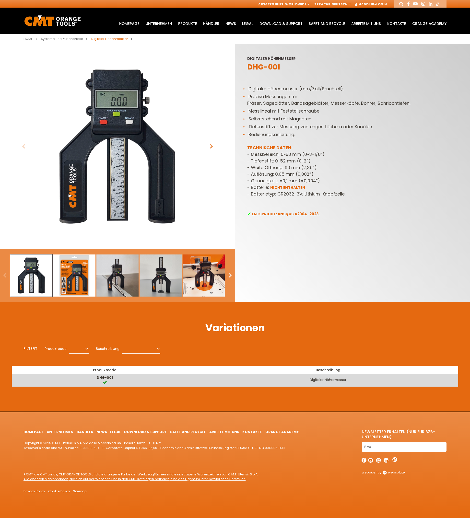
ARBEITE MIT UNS (366, 23)
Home (28, 38)
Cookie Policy (59, 491)
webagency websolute (383, 472)
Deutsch (340, 4)
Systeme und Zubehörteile (62, 38)
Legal (247, 23)
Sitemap (80, 491)
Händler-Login (372, 4)
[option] (117, 146)
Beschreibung (107, 348)
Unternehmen (159, 23)
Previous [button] (23, 146)
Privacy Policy (34, 491)
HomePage (129, 23)
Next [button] (211, 146)
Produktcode (56, 348)
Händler (211, 23)
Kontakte (396, 23)
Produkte (187, 23)
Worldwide (296, 4)
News (230, 23)
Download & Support (281, 23)
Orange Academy (429, 23)
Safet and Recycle (327, 23)
